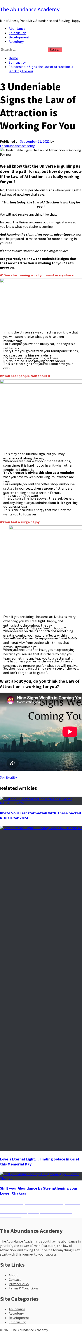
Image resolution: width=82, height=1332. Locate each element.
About (13, 1275)
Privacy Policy (19, 1284)
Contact (15, 1279)
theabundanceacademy (17, 146)
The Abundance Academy (29, 9)
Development (19, 37)
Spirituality (17, 33)
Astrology (16, 41)
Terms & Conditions (23, 1288)
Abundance (17, 28)
